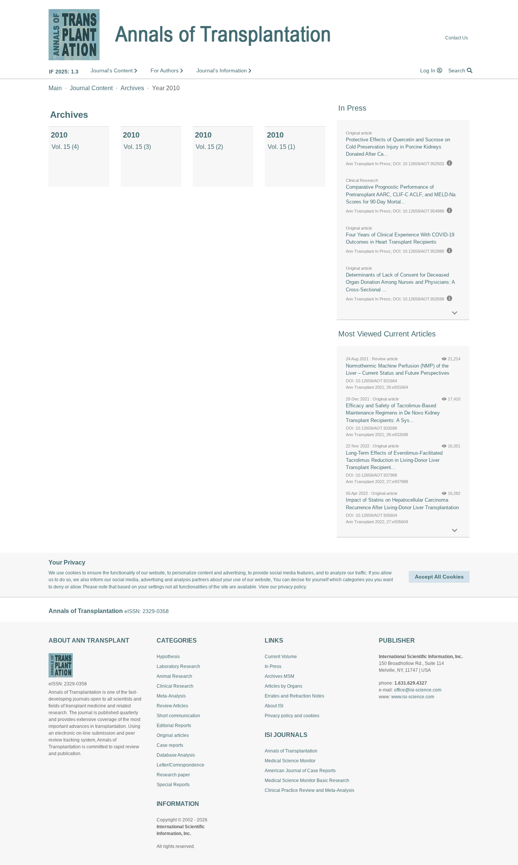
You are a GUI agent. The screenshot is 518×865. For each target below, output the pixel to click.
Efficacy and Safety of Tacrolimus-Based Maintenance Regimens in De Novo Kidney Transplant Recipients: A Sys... (393, 413)
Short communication (178, 715)
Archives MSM (279, 676)
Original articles (173, 735)
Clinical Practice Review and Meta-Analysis (309, 790)
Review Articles (172, 706)
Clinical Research (175, 686)
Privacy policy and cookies (292, 715)
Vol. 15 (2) (209, 147)
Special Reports (173, 784)
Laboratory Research (178, 666)
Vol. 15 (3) (137, 147)
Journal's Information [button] (222, 70)
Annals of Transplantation (291, 751)
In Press (273, 666)
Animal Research (174, 676)
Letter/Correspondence (180, 765)
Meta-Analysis (171, 696)
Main (55, 88)
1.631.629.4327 (410, 683)
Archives (132, 88)
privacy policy (292, 587)
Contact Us (456, 38)
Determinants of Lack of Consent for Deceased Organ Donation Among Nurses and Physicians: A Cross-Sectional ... (400, 282)
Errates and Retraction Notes (294, 696)
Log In (428, 70)
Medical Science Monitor (290, 760)
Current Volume (281, 656)
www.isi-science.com (412, 696)
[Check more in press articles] (454, 313)
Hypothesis (168, 656)
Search (457, 70)
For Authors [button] (165, 70)
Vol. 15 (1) (281, 147)
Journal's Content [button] (112, 70)
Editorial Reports (174, 725)
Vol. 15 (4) (65, 147)
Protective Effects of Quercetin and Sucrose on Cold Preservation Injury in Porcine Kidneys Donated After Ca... (398, 147)
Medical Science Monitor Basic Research (307, 780)
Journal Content (91, 88)
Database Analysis (176, 755)
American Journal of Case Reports (300, 770)
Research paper (173, 774)
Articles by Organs (283, 686)
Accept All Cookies (439, 577)
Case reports (170, 745)
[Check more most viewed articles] (454, 530)
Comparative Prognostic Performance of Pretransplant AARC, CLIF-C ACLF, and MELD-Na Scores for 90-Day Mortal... (400, 194)
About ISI (274, 706)
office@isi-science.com (417, 690)
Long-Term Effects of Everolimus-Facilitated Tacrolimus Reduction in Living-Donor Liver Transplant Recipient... (394, 460)
